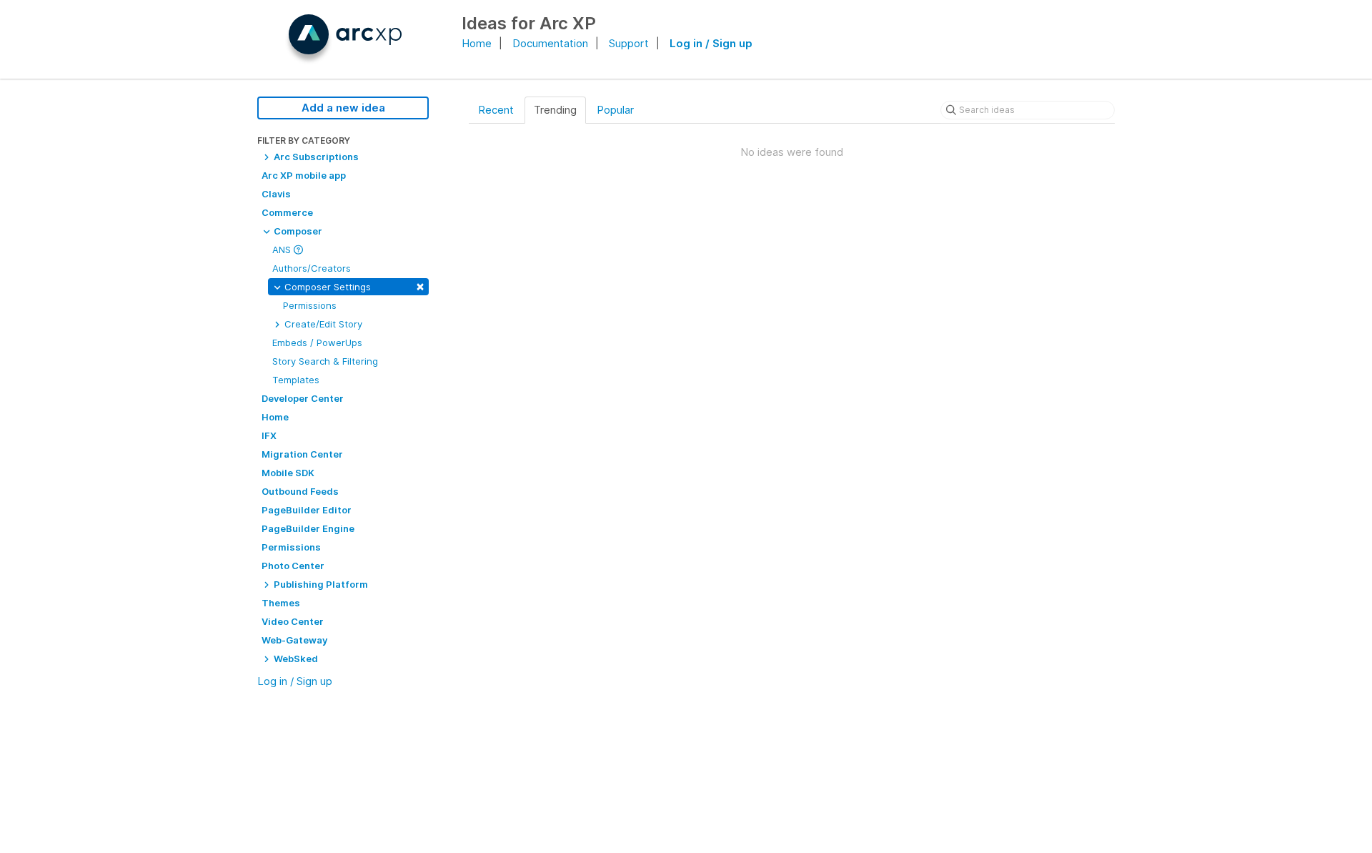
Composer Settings (353, 285)
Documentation (550, 43)
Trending (555, 110)
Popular (615, 110)
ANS (283, 249)
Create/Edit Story (322, 324)
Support (629, 43)
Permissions (310, 305)
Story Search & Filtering (325, 361)
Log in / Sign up (711, 43)
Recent (496, 110)
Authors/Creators (311, 268)
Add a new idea (343, 107)
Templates (295, 379)
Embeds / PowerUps (317, 342)
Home (477, 43)
